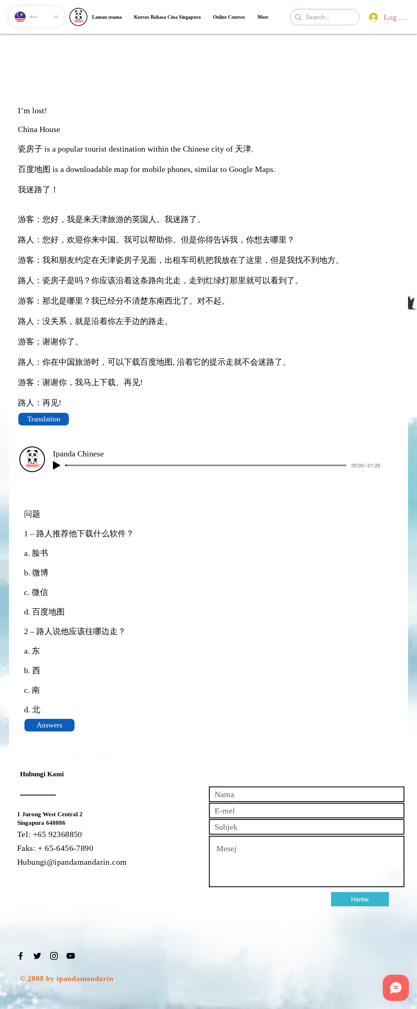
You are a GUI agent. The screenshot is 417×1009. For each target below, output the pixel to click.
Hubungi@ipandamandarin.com (72, 861)
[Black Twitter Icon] (37, 956)
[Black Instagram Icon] (54, 956)
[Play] (56, 465)
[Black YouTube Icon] (71, 956)
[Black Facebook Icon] (20, 956)
